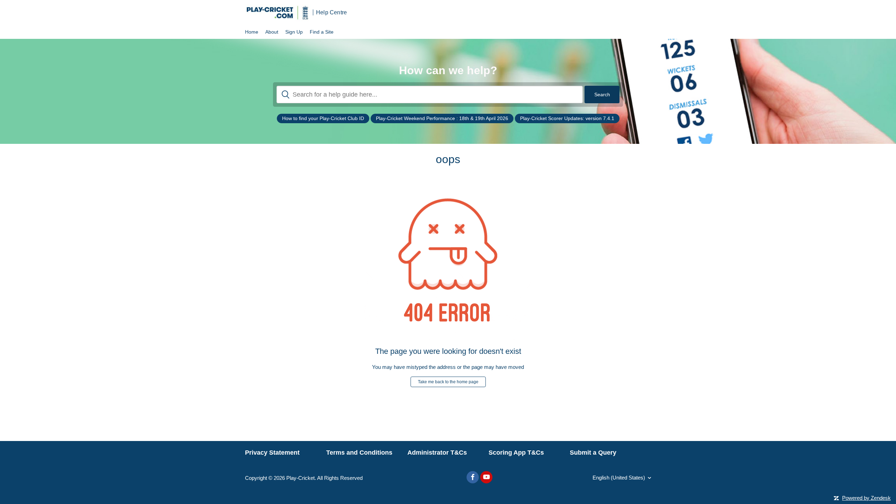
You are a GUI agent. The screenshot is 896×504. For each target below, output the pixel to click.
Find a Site (322, 32)
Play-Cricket (300, 478)
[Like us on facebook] (473, 477)
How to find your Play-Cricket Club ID (323, 118)
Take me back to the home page (448, 381)
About (271, 32)
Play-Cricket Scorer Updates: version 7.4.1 (567, 118)
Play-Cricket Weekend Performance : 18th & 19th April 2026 (442, 118)
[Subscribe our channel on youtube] (486, 477)
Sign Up (294, 32)
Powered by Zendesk (866, 498)
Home (251, 32)
